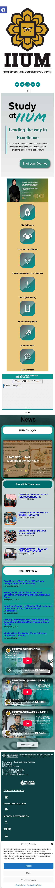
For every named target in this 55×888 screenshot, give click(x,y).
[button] (52, 844)
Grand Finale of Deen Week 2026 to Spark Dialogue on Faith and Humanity (24, 582)
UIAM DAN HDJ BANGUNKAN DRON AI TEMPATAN (33, 514)
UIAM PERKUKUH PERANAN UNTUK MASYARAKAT (33, 550)
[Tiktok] (38, 84)
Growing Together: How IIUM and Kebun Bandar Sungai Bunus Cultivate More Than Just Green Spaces (27, 622)
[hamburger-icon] (27, 91)
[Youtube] (27, 84)
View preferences (28, 880)
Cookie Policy (20, 885)
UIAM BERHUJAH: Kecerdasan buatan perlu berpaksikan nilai (23, 459)
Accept (28, 866)
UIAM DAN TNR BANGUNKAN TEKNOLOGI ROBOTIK (33, 495)
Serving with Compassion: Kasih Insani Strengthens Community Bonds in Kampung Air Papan (27, 594)
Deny (28, 873)
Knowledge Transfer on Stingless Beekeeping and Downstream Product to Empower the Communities (28, 608)
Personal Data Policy (34, 885)
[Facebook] (17, 84)
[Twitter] (22, 84)
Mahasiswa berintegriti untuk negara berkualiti (32, 532)
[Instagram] (32, 84)
